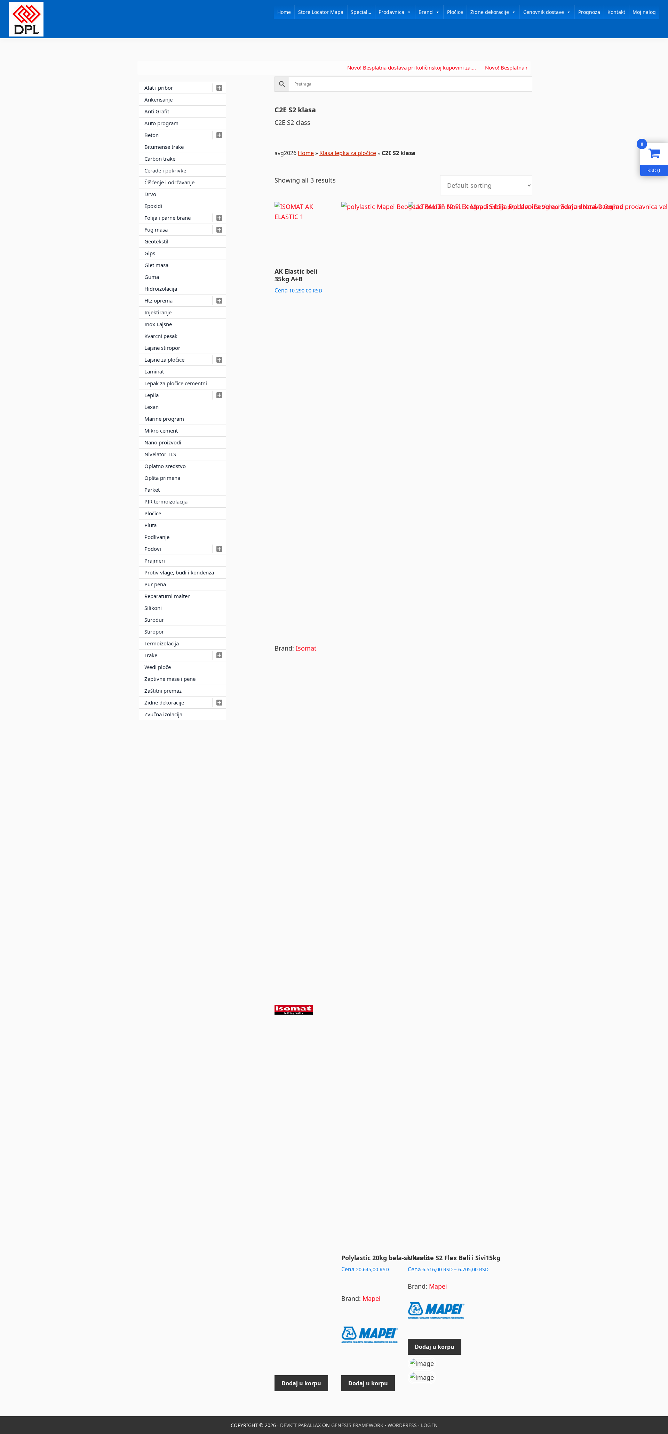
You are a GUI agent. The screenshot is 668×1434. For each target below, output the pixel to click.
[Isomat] (294, 1013)
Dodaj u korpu (434, 1347)
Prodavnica (391, 12)
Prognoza (589, 12)
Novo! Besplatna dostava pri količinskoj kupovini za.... (385, 67)
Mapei (372, 1298)
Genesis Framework (357, 1425)
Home (284, 12)
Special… (361, 12)
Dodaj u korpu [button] (301, 1383)
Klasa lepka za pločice (347, 153)
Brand (426, 12)
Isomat (306, 648)
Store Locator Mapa (320, 12)
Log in (429, 1425)
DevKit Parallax (300, 1425)
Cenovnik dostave (543, 12)
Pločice (455, 12)
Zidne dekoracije (489, 12)
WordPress (402, 1425)
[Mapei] (369, 1338)
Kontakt (616, 12)
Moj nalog (644, 12)
